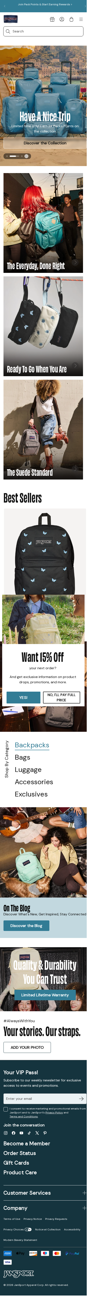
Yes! (23, 697)
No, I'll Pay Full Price (62, 697)
